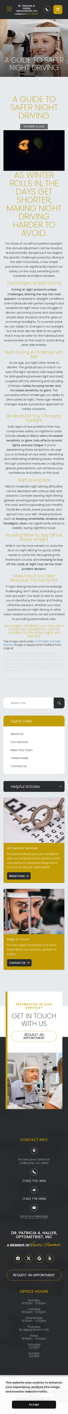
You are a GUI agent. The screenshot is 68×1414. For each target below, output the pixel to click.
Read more (17, 876)
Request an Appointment (34, 1036)
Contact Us (19, 766)
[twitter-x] (29, 1259)
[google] (39, 1259)
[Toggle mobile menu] (9, 8)
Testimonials (19, 758)
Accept (34, 1404)
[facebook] (18, 1259)
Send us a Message (34, 1216)
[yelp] (50, 1259)
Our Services (19, 742)
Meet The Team (22, 750)
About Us (17, 734)
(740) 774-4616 (34, 1181)
